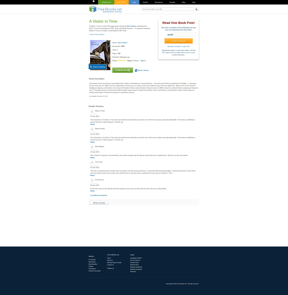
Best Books (159, 2)
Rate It (143, 61)
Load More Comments (98, 195)
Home (109, 258)
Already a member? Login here (179, 46)
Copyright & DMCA (136, 258)
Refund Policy (134, 265)
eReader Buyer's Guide (114, 262)
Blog (183, 2)
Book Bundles (93, 264)
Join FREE (121, 2)
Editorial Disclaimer (136, 269)
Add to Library (142, 70)
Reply (92, 124)
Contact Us (110, 265)
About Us (110, 260)
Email (170, 35)
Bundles (172, 2)
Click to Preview (99, 67)
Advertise (133, 271)
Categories (105, 2)
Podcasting (92, 268)
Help (193, 2)
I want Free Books (179, 41)
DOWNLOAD (121, 70)
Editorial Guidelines (136, 267)
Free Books (92, 259)
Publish (145, 2)
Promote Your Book (94, 271)
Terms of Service (135, 260)
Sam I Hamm (131, 26)
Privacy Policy (134, 262)
